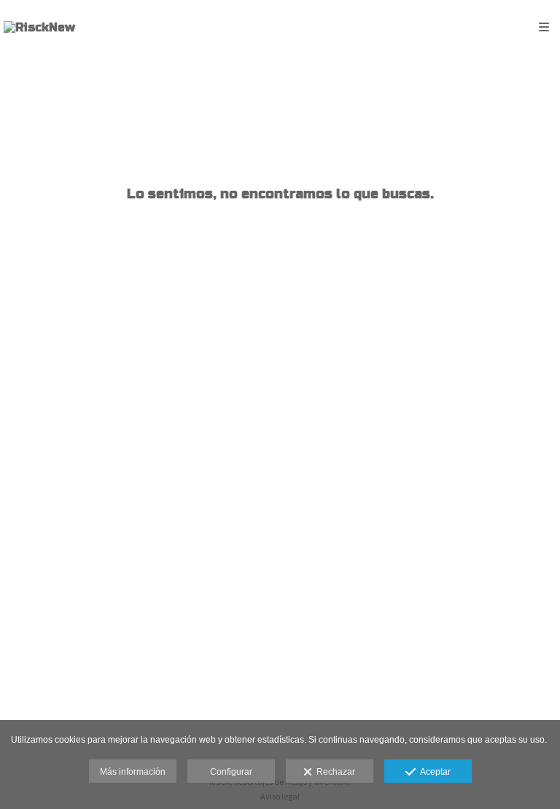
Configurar (231, 772)
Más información (133, 772)
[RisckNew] (39, 27)
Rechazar (333, 772)
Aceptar (433, 772)
